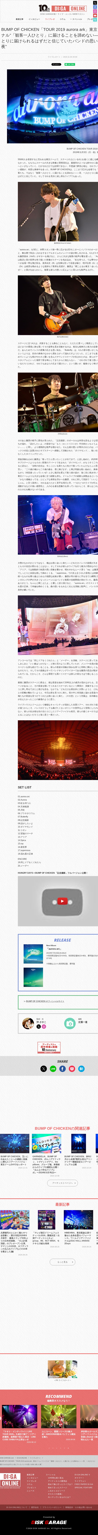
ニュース (30, 1491)
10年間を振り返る (56, 1478)
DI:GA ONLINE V (82, 1475)
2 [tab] (53, 1448)
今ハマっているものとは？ (59, 1497)
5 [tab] (64, 1448)
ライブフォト (80, 1481)
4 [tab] (60, 1448)
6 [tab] (68, 1448)
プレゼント (31, 1488)
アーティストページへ (62, 1183)
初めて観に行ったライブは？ (60, 1484)
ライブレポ (50, 19)
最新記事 (19, 19)
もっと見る (62, 1262)
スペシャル (77, 19)
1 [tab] (49, 1448)
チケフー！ (79, 1478)
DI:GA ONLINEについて (16, 1507)
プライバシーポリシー (52, 1507)
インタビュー (34, 19)
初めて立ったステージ (57, 1488)
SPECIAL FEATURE (84, 1488)
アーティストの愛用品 (57, 1481)
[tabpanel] (19, 1423)
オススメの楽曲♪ (55, 1494)
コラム (63, 19)
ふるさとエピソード (56, 1491)
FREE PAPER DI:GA (84, 1484)
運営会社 (35, 1507)
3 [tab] (57, 1448)
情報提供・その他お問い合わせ (78, 1507)
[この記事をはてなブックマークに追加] (81, 1070)
